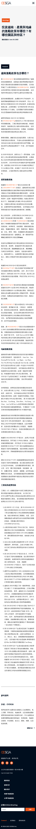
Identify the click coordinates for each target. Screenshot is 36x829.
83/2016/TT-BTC (9, 268)
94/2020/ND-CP (13, 327)
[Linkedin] (7, 762)
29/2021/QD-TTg (9, 121)
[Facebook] (2, 762)
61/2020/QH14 (7, 221)
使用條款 (12, 820)
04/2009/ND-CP (11, 185)
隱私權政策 (22, 820)
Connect (4, 820)
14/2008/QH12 (22, 87)
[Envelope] (11, 762)
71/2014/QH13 (21, 221)
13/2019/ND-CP (8, 304)
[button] (33, 3)
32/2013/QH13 (8, 79)
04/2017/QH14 (8, 285)
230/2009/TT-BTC (9, 188)
